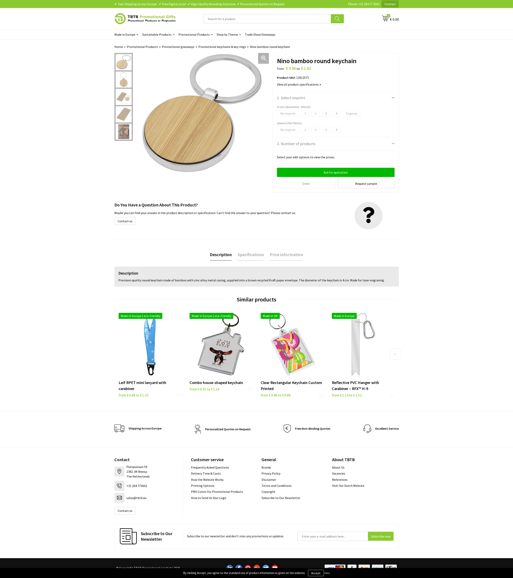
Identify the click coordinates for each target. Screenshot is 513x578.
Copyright (268, 492)
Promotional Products (194, 34)
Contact (390, 4)
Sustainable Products (157, 34)
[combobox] (267, 18)
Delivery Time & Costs (206, 473)
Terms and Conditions (277, 486)
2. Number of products (296, 143)
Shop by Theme (227, 34)
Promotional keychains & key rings (222, 47)
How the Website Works (207, 480)
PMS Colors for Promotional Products (217, 492)
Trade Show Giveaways (260, 34)
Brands (266, 467)
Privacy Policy (271, 473)
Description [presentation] (221, 254)
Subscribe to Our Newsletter (281, 498)
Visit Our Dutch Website (348, 486)
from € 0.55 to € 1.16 (204, 389)
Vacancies (338, 473)
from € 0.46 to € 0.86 (276, 395)
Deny (327, 572)
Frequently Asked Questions (210, 467)
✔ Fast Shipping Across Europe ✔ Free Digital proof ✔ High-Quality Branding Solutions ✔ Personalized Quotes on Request (199, 4)
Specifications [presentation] (251, 254)
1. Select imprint (291, 97)
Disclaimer (269, 480)
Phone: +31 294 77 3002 (364, 4)
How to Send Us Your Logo (208, 498)
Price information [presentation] (286, 254)
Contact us (125, 221)
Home (118, 47)
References (339, 480)
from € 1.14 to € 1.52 (347, 395)
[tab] (221, 255)
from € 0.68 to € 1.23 (133, 395)
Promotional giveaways (178, 47)
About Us (338, 467)
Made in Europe (124, 34)
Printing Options (202, 486)
